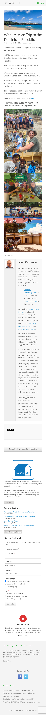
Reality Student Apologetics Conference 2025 (19, 526)
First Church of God (31, 301)
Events (13, 255)
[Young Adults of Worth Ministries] (12, 3)
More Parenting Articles (13, 532)
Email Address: (11, 570)
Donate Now (22, 636)
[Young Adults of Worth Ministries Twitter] (26, 676)
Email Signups (11, 579)
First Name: (10, 553)
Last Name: (10, 562)
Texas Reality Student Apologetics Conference (19, 516)
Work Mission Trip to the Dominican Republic (19, 512)
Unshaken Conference (11, 521)
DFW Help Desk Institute (26, 329)
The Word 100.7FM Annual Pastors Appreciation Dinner (21, 702)
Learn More (9, 502)
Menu (42, 3)
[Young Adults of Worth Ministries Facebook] (20, 676)
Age (7, 591)
